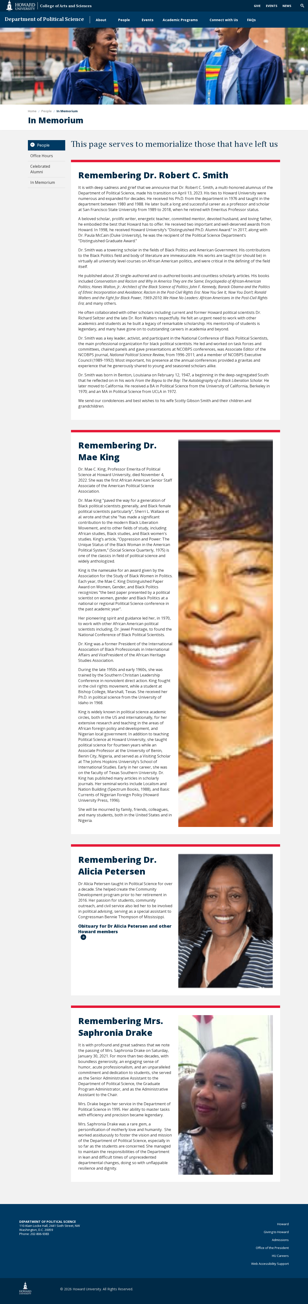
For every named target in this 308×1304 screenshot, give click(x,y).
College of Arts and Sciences (66, 6)
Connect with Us (224, 20)
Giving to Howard (276, 1232)
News (286, 6)
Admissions (280, 1240)
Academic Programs (180, 20)
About (101, 20)
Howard (283, 1224)
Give (257, 6)
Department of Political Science (44, 19)
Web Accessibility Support (270, 1263)
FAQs (251, 20)
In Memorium (42, 182)
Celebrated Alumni (40, 169)
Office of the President (272, 1248)
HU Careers (280, 1256)
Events (271, 6)
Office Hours (41, 155)
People (124, 20)
